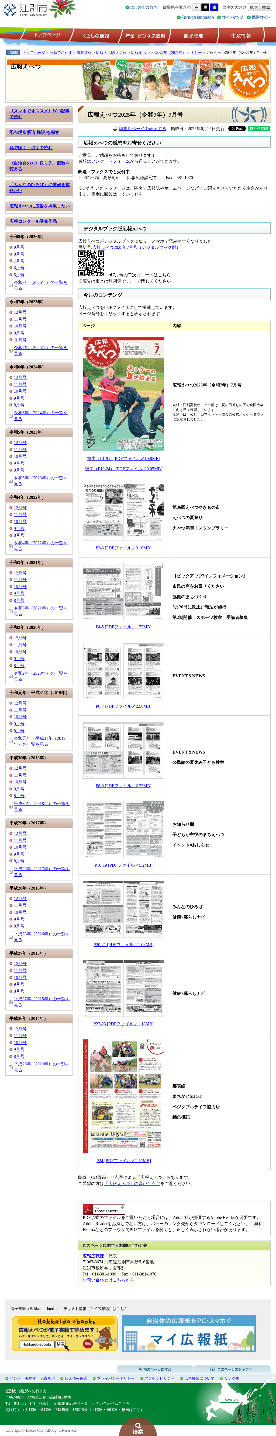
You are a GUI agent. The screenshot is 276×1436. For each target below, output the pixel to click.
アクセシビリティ (159, 1378)
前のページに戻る (155, 1369)
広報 (123, 52)
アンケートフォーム (110, 161)
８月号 (20, 340)
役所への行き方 (33, 1391)
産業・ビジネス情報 (144, 35)
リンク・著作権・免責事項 (32, 1378)
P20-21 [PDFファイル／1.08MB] (124, 944)
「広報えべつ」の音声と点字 (132, 1183)
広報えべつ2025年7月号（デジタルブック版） (136, 247)
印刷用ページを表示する (142, 128)
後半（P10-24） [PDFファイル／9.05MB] (123, 468)
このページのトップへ (232, 1369)
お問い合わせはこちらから (108, 1280)
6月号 (19, 268)
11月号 (20, 319)
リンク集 (231, 1378)
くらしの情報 (95, 35)
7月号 (19, 261)
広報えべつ (140, 52)
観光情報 (193, 35)
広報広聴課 (93, 1256)
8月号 (19, 254)
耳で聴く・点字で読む (31, 147)
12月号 (20, 312)
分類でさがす (61, 52)
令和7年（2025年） (170, 52)
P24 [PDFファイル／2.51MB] (123, 1160)
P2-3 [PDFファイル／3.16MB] (123, 548)
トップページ (47, 35)
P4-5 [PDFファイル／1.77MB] (123, 627)
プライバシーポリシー (116, 1378)
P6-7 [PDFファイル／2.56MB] (123, 706)
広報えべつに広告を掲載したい (39, 206)
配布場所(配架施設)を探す (34, 132)
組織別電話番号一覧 (71, 1403)
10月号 (20, 326)
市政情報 (240, 35)
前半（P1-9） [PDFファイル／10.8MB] (123, 458)
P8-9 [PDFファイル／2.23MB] (123, 785)
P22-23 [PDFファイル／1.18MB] (124, 1024)
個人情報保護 (76, 1378)
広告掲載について (199, 1378)
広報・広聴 (105, 52)
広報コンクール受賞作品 (33, 221)
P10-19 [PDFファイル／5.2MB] (124, 865)
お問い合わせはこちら (111, 1403)
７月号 (196, 52)
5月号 (19, 275)
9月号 (19, 247)
